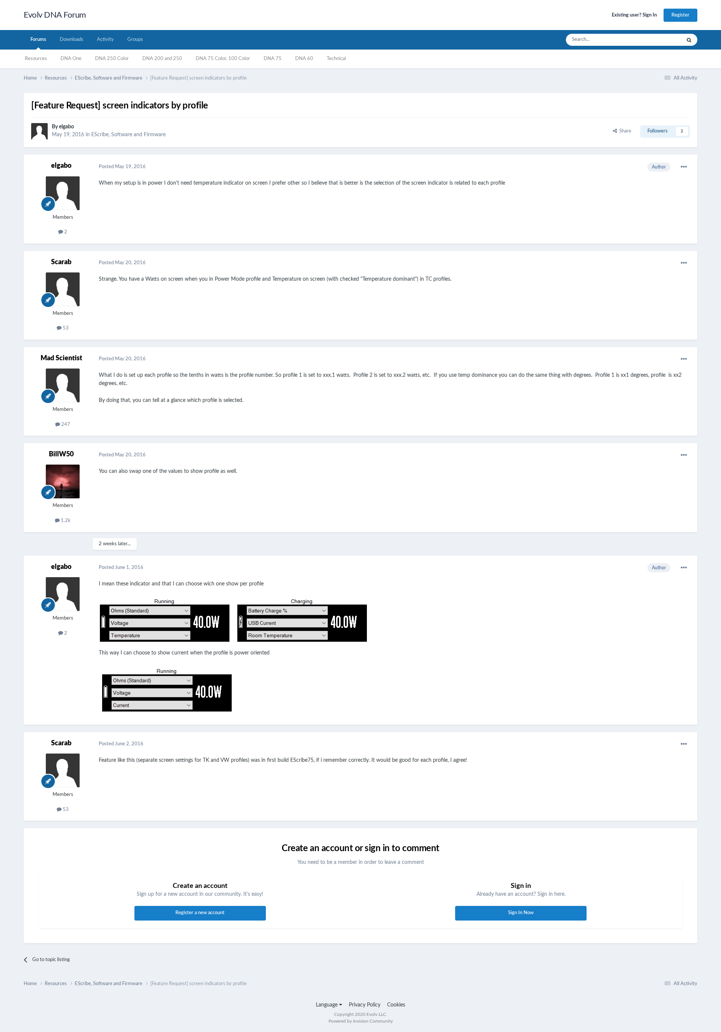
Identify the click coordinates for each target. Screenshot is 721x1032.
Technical (336, 58)
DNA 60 (304, 58)
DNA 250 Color (112, 58)
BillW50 (61, 454)
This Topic (660, 40)
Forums (38, 39)
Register (680, 15)
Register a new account (200, 912)
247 (65, 424)
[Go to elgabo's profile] (39, 131)
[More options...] (683, 166)
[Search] (689, 40)
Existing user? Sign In (634, 15)
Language (327, 1005)
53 (65, 328)
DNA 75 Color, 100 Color (223, 58)
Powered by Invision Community (361, 1021)
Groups (135, 39)
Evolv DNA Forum (55, 15)
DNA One (70, 58)
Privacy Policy (364, 1005)
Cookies (396, 1005)
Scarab (61, 262)
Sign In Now (521, 912)
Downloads (71, 39)
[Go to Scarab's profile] (63, 289)
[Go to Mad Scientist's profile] (63, 385)
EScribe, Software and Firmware (128, 134)
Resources (36, 58)
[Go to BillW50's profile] (63, 481)
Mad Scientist (61, 358)
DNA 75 (273, 58)
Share (624, 131)
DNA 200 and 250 (162, 58)
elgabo (66, 126)
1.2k (65, 520)
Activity (105, 39)
